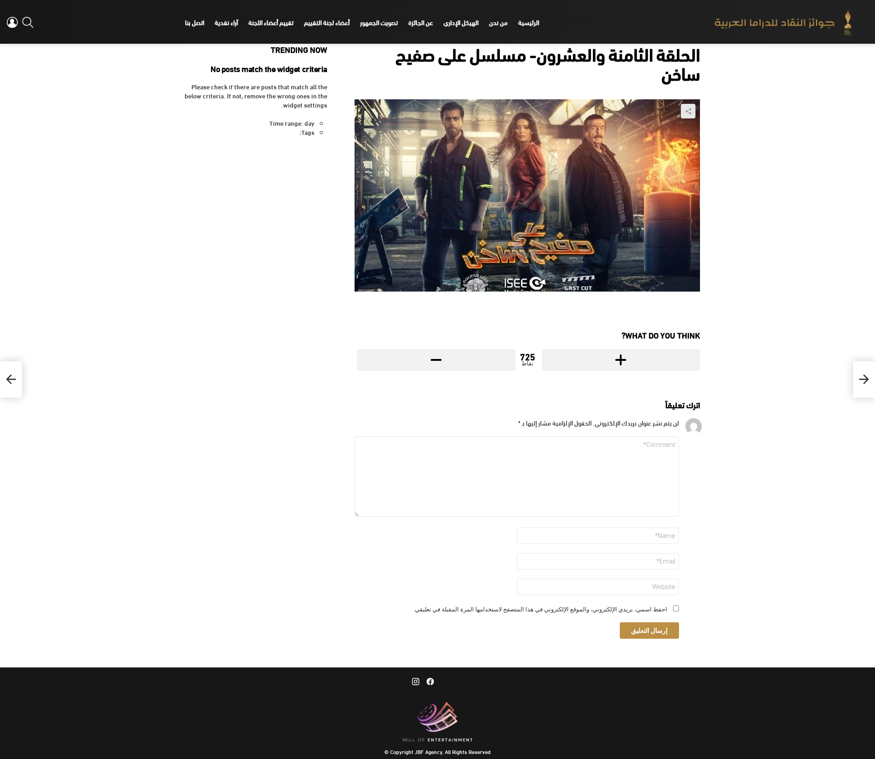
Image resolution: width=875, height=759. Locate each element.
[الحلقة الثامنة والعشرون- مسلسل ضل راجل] (864, 379)
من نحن (498, 22)
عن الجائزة (420, 22)
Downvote (436, 360)
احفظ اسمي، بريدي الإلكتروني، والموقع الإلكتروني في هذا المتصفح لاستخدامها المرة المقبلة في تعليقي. (540, 609)
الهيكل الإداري (461, 22)
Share (688, 111)
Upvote (621, 360)
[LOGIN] (12, 22)
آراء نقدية (226, 22)
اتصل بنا (194, 22)
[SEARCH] (27, 22)
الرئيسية (528, 22)
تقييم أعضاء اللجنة (270, 22)
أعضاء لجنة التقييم (327, 22)
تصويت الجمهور (379, 22)
